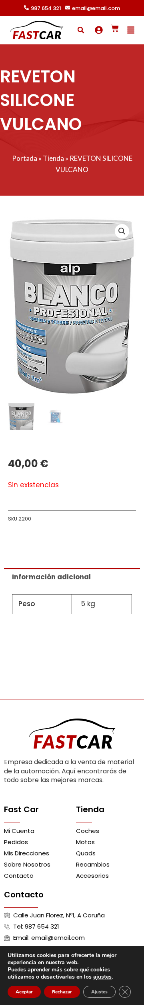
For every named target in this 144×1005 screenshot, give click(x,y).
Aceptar (24, 992)
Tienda (53, 158)
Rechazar (62, 992)
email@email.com (96, 8)
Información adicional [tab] (51, 577)
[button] (81, 30)
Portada (24, 158)
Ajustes (99, 992)
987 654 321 (46, 8)
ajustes (102, 977)
